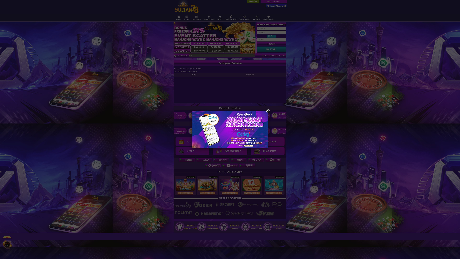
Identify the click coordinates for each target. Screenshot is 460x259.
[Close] (268, 111)
